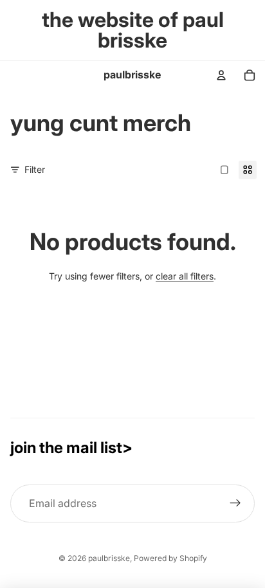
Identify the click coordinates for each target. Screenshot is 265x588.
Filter (34, 169)
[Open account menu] (221, 75)
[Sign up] (235, 503)
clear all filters (185, 276)
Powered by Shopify (170, 558)
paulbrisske (109, 558)
